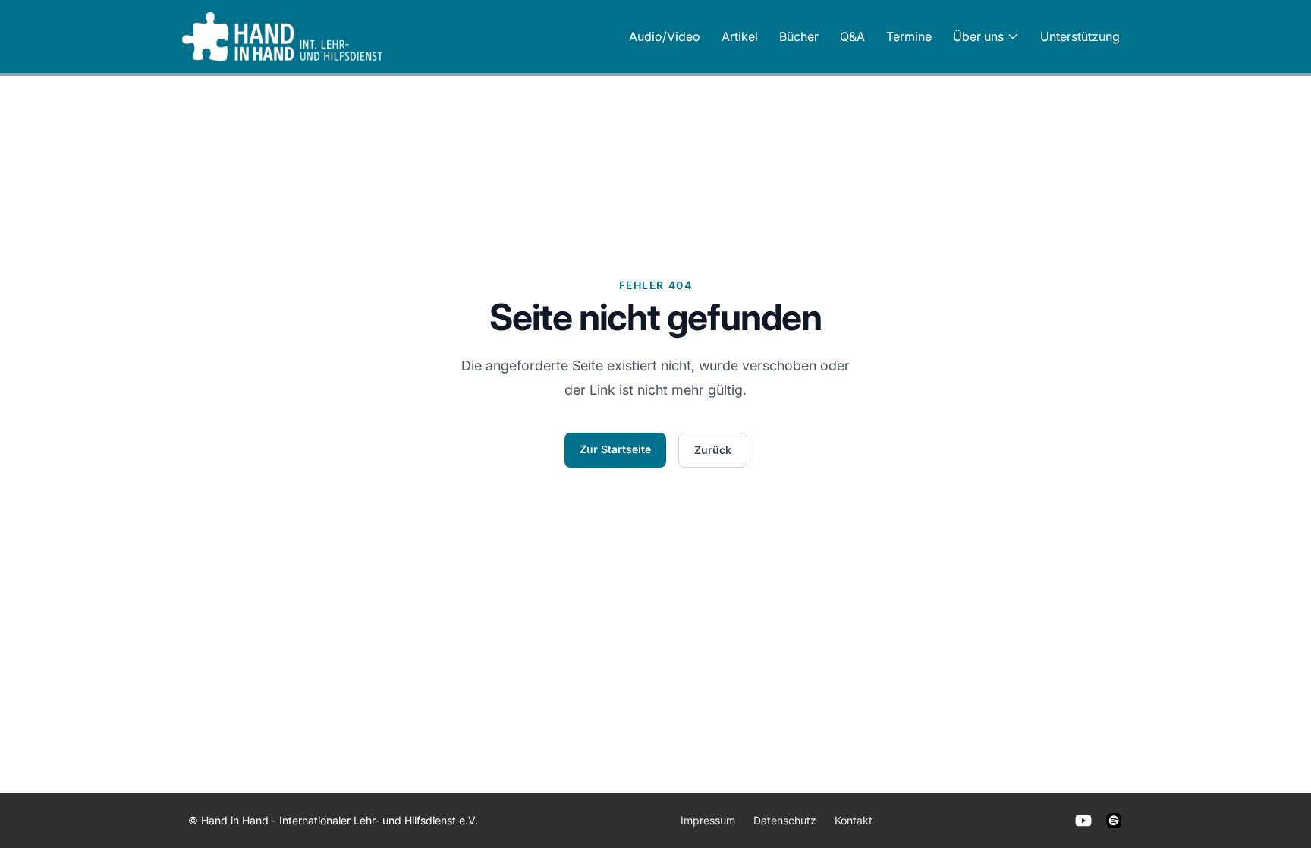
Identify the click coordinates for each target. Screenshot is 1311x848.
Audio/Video (664, 36)
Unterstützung (1080, 36)
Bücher (799, 36)
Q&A (852, 36)
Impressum (708, 820)
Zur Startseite (615, 449)
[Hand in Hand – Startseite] (282, 36)
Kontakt (853, 820)
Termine (909, 36)
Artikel (740, 36)
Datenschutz (784, 820)
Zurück (712, 449)
